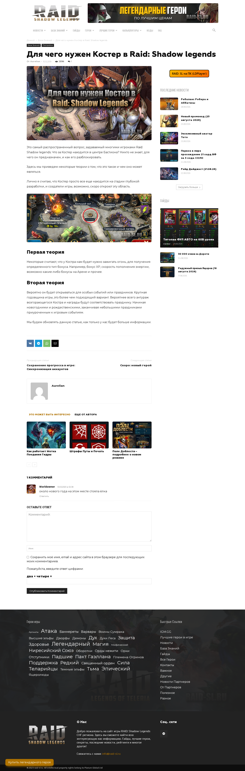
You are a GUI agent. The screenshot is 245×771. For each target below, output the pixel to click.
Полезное (167, 693)
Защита (126, 638)
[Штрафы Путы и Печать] (89, 435)
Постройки (48, 45)
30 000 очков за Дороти (193, 254)
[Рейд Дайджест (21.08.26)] (169, 173)
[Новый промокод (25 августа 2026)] (169, 121)
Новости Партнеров (175, 681)
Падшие (62, 656)
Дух (93, 638)
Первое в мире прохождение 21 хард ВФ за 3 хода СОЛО (198, 154)
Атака (49, 631)
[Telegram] (38, 343)
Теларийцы (43, 669)
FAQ (160, 30)
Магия (101, 644)
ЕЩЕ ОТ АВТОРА (86, 414)
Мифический (119, 644)
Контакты (167, 665)
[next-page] (34, 464)
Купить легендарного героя (29, 762)
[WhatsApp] (46, 343)
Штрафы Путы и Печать (87, 451)
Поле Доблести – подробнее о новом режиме (126, 454)
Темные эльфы (72, 669)
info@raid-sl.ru (111, 753)
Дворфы (63, 638)
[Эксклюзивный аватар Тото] (169, 138)
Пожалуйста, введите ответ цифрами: (55, 569)
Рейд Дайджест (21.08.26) (198, 169)
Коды (150, 30)
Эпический (116, 669)
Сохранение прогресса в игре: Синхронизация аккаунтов (51, 367)
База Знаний (58, 30)
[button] (214, 31)
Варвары (88, 632)
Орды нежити (106, 651)
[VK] (30, 343)
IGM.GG (165, 632)
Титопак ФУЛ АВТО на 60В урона (188, 239)
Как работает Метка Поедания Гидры (41, 453)
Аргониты (33, 632)
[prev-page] (29, 464)
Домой (31, 40)
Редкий (69, 663)
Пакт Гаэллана (93, 657)
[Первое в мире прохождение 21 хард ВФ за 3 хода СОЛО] (169, 155)
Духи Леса (108, 638)
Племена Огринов (128, 657)
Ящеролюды (39, 674)
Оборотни (84, 651)
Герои (88, 30)
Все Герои (167, 659)
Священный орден (98, 663)
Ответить (44, 496)
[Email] (55, 343)
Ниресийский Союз (51, 650)
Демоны (79, 638)
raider (167, 244)
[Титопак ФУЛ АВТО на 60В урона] (189, 228)
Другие (166, 676)
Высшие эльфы (41, 638)
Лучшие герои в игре (176, 637)
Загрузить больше (188, 187)
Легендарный (71, 644)
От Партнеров (170, 687)
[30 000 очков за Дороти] (167, 257)
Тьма (93, 669)
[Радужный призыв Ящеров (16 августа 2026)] (167, 272)
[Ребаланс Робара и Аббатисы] (169, 104)
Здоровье (39, 644)
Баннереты (69, 632)
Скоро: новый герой (136, 365)
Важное (166, 670)
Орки (125, 651)
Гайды (76, 30)
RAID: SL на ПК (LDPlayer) (189, 74)
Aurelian (35, 61)
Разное (165, 698)
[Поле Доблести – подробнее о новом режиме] (132, 435)
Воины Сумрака (111, 632)
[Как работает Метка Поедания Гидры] (46, 435)
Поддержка (43, 662)
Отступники (39, 657)
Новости (38, 30)
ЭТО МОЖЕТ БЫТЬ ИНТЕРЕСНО (49, 414)
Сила (123, 662)
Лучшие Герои (106, 30)
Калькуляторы (130, 30)
